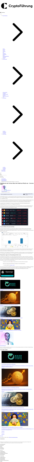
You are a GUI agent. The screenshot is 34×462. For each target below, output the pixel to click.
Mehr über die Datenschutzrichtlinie (13, 437)
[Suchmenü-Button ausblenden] (0, 173)
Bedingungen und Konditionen (4, 453)
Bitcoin (1, 446)
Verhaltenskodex (2, 456)
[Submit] (0, 174)
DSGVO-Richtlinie (2, 454)
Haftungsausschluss (2, 459)
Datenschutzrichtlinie (2, 452)
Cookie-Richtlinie (2, 451)
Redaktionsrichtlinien (2, 457)
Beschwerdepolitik (2, 458)
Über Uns (1, 450)
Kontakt (1, 461)
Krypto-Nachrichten (2, 444)
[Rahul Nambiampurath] (7, 344)
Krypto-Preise (2, 445)
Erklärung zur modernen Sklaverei (4, 460)
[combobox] (17, 175)
